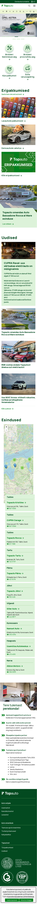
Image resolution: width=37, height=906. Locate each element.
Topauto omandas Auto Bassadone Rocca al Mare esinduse (17, 215)
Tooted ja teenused (8, 831)
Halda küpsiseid (12, 900)
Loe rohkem (6, 224)
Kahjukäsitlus (6, 835)
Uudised (4, 851)
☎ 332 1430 (11, 597)
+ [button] (6, 427)
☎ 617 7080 (11, 544)
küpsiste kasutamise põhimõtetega (20, 896)
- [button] (6, 430)
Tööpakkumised (7, 848)
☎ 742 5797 (11, 562)
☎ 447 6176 (11, 579)
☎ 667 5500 (11, 508)
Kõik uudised (6, 409)
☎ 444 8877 (11, 617)
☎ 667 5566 (11, 526)
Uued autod (5, 808)
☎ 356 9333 (11, 672)
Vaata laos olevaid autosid (11, 94)
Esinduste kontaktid (22, 1)
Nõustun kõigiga (26, 900)
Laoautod (4, 815)
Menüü (33, 5)
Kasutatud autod (7, 811)
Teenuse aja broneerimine (11, 828)
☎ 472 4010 (11, 654)
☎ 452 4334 (11, 635)
